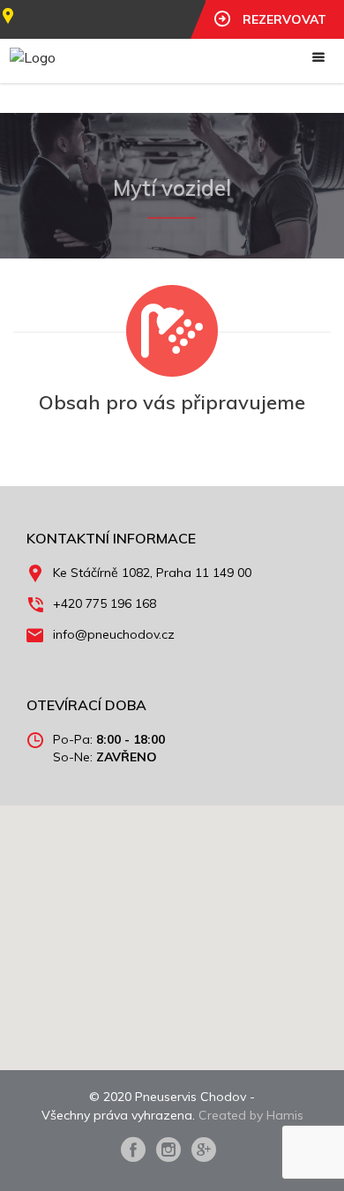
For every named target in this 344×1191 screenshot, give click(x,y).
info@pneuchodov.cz (114, 634)
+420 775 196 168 (104, 603)
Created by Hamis (250, 1115)
